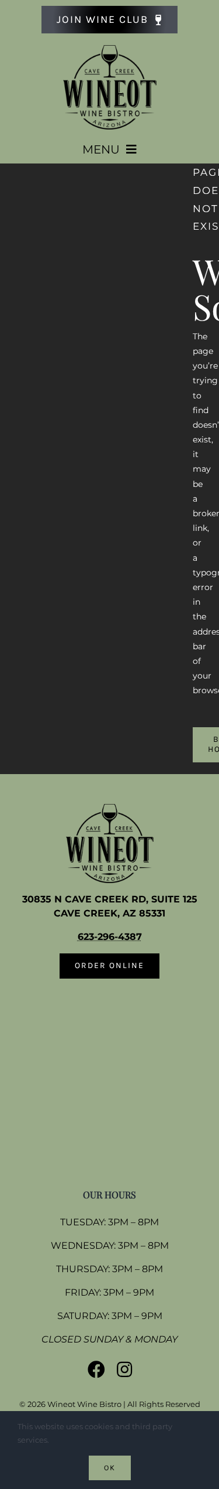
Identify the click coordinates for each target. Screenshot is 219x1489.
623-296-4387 (110, 936)
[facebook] (96, 1369)
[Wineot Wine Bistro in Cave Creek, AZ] (110, 49)
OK (110, 1467)
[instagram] (124, 1369)
